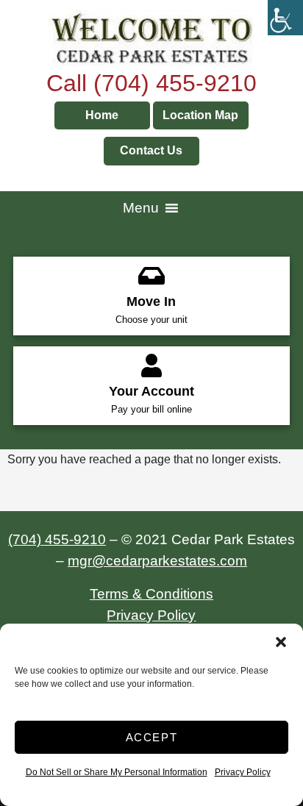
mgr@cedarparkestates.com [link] (157, 560)
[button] (281, 642)
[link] (285, 17)
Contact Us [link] (151, 150)
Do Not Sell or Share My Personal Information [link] (116, 772)
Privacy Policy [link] (243, 772)
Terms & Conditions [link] (151, 594)
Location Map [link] (200, 115)
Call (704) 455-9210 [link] (151, 83)
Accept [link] (152, 737)
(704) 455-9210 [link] (57, 539)
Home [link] (101, 115)
